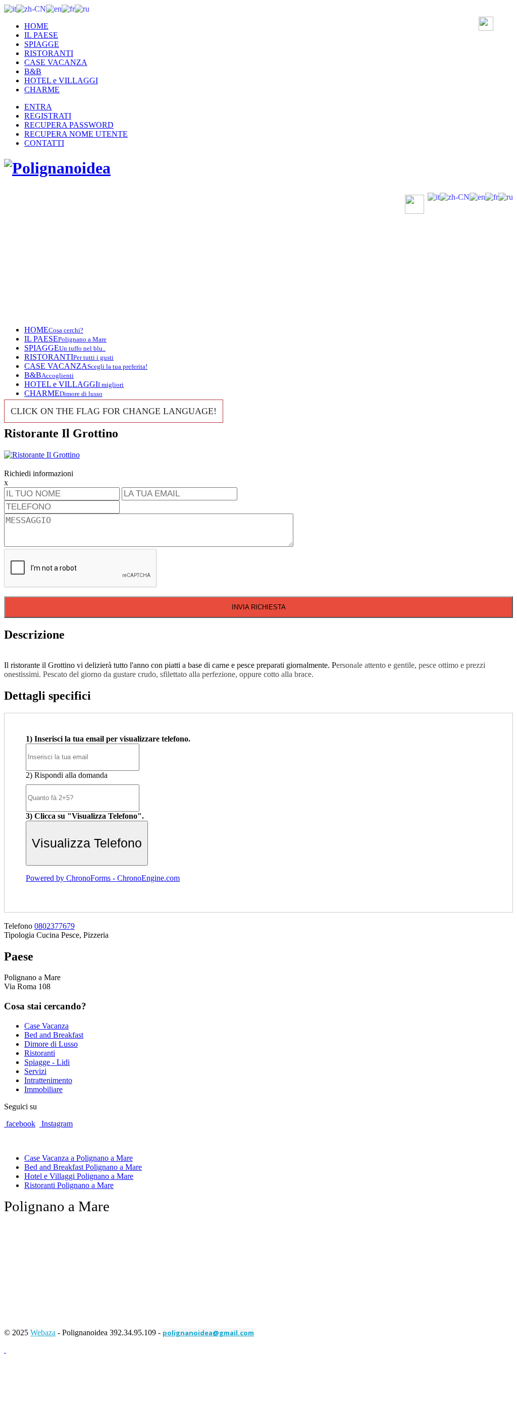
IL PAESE (41, 35)
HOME (36, 26)
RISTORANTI (48, 53)
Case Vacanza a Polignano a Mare (78, 1158)
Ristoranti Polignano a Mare (69, 1185)
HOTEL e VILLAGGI (61, 80)
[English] (54, 8)
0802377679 (54, 926)
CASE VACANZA (55, 62)
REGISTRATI (47, 115)
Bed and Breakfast (53, 1035)
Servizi (35, 1071)
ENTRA (38, 106)
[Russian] (82, 8)
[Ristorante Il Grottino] (42, 454)
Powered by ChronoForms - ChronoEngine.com (103, 878)
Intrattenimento (48, 1080)
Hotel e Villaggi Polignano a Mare (78, 1176)
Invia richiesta (259, 607)
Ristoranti (39, 1053)
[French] (68, 8)
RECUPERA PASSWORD (69, 125)
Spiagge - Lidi (47, 1062)
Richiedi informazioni (38, 473)
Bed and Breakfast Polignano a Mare (83, 1167)
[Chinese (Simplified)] (31, 8)
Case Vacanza (46, 1026)
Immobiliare (43, 1089)
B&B (32, 71)
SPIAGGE (41, 44)
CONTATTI (44, 143)
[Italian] (10, 8)
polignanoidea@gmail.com (208, 1332)
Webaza (43, 1332)
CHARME (42, 89)
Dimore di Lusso (51, 1044)
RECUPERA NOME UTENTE (76, 134)
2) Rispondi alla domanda (67, 775)
